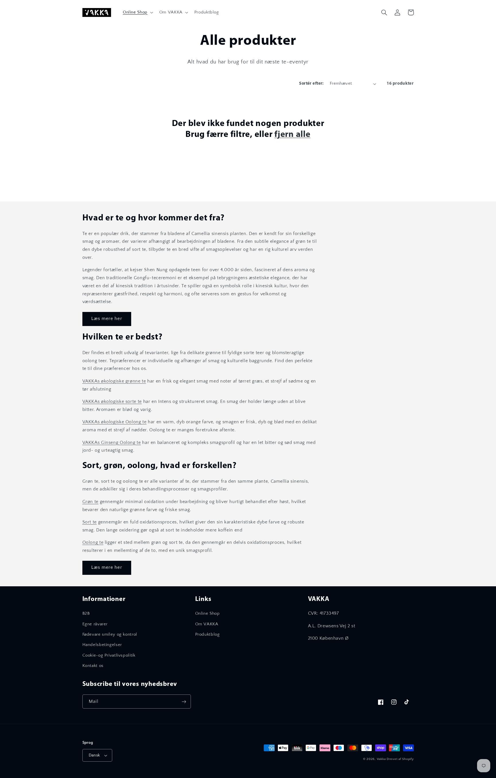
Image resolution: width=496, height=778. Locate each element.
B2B (86, 613)
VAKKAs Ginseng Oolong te (111, 442)
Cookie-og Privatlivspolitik (108, 655)
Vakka (381, 759)
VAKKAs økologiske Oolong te (114, 422)
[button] (137, 12)
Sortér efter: (311, 84)
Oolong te (93, 542)
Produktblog (207, 634)
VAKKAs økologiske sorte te (112, 401)
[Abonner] (183, 701)
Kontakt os (93, 665)
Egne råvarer (95, 624)
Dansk (94, 755)
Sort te (89, 522)
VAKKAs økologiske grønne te (114, 381)
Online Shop (207, 613)
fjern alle (292, 134)
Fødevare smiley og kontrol (109, 634)
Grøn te (90, 501)
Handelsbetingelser (102, 645)
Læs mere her (106, 318)
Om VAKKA (206, 624)
